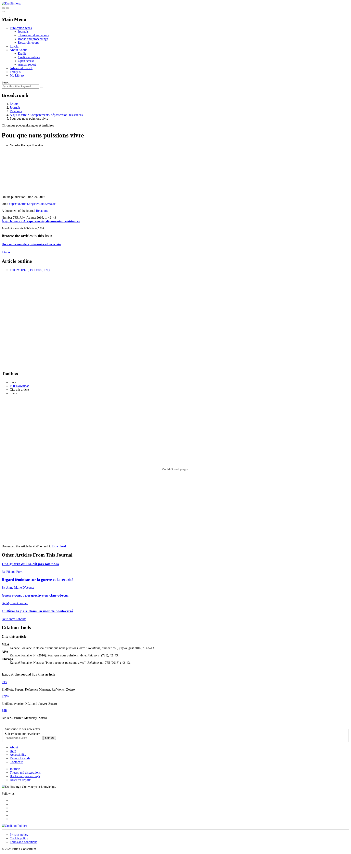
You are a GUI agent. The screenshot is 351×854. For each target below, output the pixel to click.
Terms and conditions (23, 842)
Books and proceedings (33, 39)
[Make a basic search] (3, 8)
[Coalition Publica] (14, 825)
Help (13, 751)
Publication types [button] (21, 28)
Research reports (28, 42)
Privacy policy (19, 834)
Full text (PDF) (19, 269)
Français (15, 72)
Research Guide (20, 758)
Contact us (16, 762)
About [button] (14, 50)
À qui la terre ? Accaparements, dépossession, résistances (46, 115)
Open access (26, 61)
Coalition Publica (29, 57)
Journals (23, 31)
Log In (14, 46)
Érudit (22, 53)
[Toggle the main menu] (3, 11)
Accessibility (18, 754)
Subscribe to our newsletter (22, 733)
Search (6, 82)
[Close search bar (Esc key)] (7, 8)
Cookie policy (19, 838)
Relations (16, 111)
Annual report (27, 64)
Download (59, 546)
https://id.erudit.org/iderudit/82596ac (32, 203)
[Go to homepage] (11, 3)
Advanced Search (21, 68)
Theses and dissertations (33, 35)
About (22, 50)
